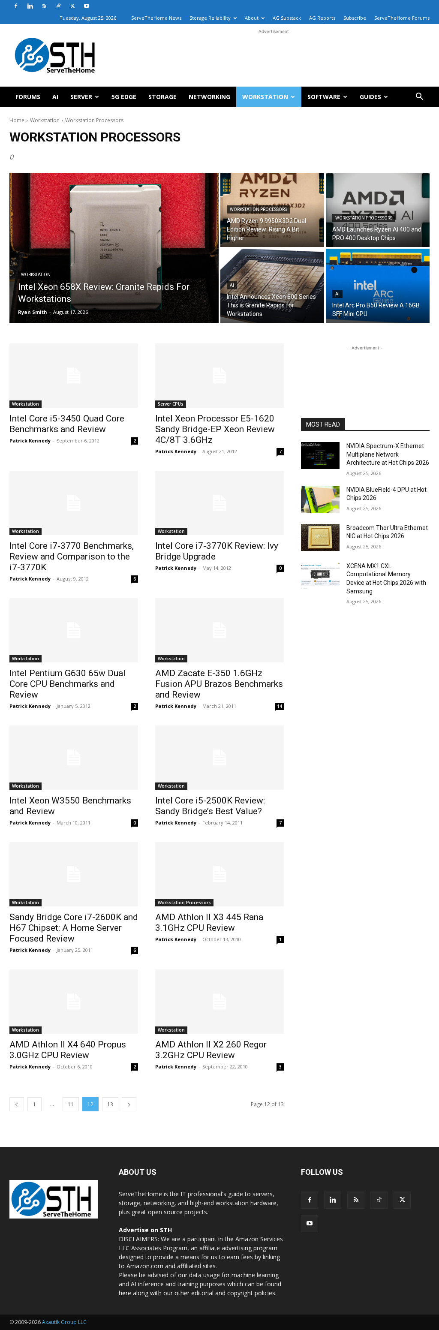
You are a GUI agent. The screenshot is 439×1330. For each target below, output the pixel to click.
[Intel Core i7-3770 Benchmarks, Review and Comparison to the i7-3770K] (73, 503)
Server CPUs (170, 404)
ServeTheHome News (156, 18)
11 (71, 1104)
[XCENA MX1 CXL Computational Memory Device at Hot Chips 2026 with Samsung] (320, 575)
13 (110, 1104)
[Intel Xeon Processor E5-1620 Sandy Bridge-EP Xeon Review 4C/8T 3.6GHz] (219, 375)
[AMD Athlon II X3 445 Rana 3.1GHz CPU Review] (219, 874)
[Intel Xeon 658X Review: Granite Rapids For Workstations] (114, 248)
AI (55, 97)
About (252, 18)
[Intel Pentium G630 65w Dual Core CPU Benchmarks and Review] (73, 630)
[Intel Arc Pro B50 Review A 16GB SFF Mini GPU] (378, 286)
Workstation (265, 97)
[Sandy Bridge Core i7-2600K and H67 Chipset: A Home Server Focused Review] (73, 874)
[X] (72, 6)
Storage (162, 97)
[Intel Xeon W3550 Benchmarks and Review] (73, 757)
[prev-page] (16, 1104)
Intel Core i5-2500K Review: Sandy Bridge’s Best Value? (210, 805)
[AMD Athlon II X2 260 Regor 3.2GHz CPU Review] (219, 1001)
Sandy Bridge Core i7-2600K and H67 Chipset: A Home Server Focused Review (73, 928)
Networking (209, 97)
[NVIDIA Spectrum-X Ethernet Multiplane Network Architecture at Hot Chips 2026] (320, 455)
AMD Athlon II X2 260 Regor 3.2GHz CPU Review (211, 1049)
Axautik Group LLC (64, 1322)
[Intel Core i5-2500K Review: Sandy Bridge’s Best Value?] (219, 757)
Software (323, 97)
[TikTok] (58, 6)
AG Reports (322, 18)
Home (16, 120)
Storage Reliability (210, 18)
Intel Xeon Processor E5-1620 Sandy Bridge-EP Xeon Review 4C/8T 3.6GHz (215, 429)
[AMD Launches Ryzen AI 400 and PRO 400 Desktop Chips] (378, 210)
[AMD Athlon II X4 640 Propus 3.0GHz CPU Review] (73, 1001)
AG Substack (287, 18)
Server (81, 97)
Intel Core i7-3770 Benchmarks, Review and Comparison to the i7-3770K (71, 556)
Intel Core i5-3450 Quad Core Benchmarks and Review (66, 423)
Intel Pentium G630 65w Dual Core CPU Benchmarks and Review (67, 684)
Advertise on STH (145, 1230)
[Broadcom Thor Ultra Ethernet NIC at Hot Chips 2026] (320, 537)
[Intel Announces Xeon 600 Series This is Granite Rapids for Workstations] (272, 286)
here (125, 1293)
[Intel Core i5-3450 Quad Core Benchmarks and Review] (73, 375)
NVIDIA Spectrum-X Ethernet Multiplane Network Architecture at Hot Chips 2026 (387, 454)
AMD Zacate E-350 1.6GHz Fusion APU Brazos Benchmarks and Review (219, 684)
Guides (370, 97)
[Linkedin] (30, 6)
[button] (419, 97)
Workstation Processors (258, 209)
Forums (27, 97)
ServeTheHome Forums (402, 18)
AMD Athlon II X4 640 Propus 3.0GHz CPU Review (67, 1049)
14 (279, 706)
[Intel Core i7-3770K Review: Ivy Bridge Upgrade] (219, 503)
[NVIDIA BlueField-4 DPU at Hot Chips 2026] (320, 499)
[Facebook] (15, 6)
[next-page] (129, 1104)
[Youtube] (86, 6)
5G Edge (123, 97)
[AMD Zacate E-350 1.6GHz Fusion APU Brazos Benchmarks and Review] (219, 630)
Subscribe (354, 18)
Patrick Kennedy (30, 440)
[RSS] (44, 6)
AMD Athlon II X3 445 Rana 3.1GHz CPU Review (209, 922)
